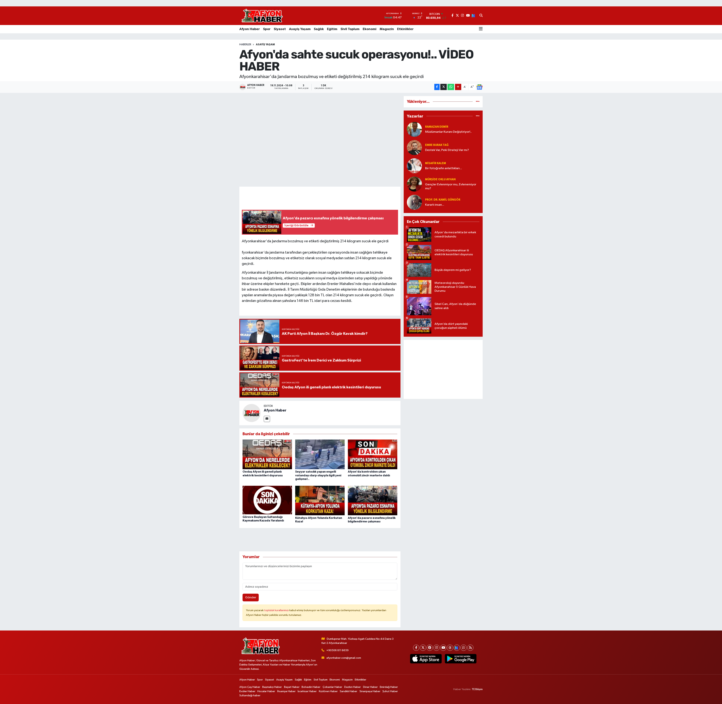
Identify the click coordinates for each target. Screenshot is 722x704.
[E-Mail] (267, 419)
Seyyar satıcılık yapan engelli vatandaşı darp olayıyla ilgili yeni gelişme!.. (318, 475)
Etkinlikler (405, 29)
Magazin (387, 29)
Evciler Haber (247, 691)
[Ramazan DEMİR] (414, 129)
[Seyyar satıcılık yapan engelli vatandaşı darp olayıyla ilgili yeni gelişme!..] (320, 454)
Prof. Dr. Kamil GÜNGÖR (442, 199)
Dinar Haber (370, 687)
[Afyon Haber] (252, 413)
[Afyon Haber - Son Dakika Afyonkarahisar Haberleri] (262, 15)
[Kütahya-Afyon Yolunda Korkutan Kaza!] (320, 500)
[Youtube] (443, 648)
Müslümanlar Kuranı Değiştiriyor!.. (448, 131)
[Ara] (481, 15)
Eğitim (332, 29)
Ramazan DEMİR (436, 126)
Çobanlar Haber (332, 687)
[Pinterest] (430, 648)
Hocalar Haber (266, 691)
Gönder (250, 597)
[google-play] (460, 658)
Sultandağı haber (249, 695)
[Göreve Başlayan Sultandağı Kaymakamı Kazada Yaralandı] (267, 500)
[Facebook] (416, 648)
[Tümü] (477, 101)
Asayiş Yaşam (300, 29)
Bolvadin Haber (311, 687)
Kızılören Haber (328, 691)
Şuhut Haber (390, 691)
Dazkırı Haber (352, 687)
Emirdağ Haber (389, 687)
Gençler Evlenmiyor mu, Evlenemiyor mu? (450, 186)
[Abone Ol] (479, 87)
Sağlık (319, 29)
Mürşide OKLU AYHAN (440, 179)
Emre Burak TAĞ (437, 145)
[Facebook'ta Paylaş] (437, 87)
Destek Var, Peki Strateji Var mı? (447, 150)
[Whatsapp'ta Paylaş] (450, 87)
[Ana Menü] (481, 29)
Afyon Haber (249, 29)
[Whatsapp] (463, 648)
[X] (423, 648)
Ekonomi (369, 29)
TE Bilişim (477, 689)
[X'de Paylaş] (443, 87)
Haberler (245, 44)
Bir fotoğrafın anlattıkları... (443, 168)
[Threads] (450, 648)
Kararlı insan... (434, 204)
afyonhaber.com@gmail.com (343, 657)
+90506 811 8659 (337, 650)
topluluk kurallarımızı (276, 610)
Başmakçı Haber (272, 687)
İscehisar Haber (307, 691)
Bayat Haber (292, 687)
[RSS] (470, 648)
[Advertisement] (443, 369)
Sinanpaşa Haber (369, 691)
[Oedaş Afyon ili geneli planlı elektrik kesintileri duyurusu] (267, 454)
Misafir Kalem (435, 163)
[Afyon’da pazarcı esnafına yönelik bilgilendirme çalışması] (372, 500)
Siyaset (280, 29)
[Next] (457, 648)
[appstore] (425, 658)
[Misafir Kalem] (414, 165)
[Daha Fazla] (458, 87)
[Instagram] (436, 648)
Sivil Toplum (350, 29)
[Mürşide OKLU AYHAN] (414, 184)
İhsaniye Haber (286, 691)
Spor (267, 29)
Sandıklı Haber (348, 691)
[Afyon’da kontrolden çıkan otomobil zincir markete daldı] (372, 454)
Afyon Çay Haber (249, 687)
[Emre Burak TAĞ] (414, 147)
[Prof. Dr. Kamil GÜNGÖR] (414, 202)
